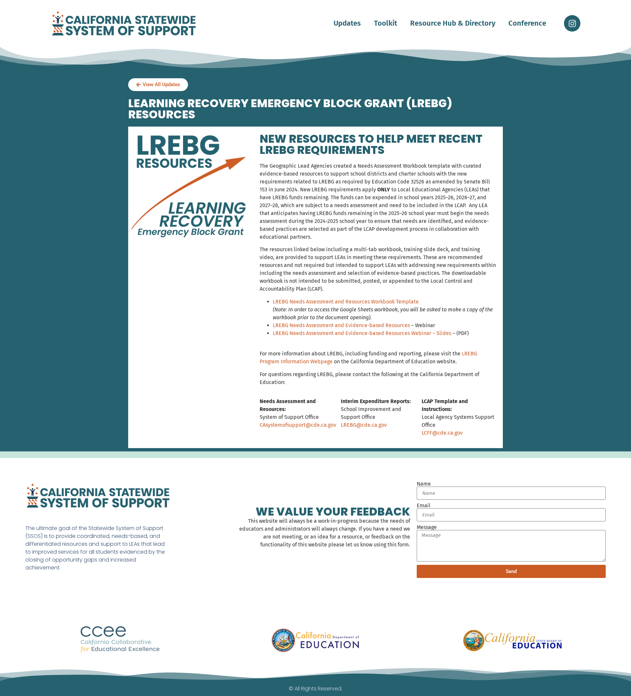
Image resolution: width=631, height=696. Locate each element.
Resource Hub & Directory (452, 23)
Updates (347, 23)
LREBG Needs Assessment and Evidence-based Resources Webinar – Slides (362, 333)
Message (427, 527)
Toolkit (385, 23)
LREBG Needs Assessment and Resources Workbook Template (346, 302)
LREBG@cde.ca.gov (364, 425)
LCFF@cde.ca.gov (442, 433)
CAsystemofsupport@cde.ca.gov (298, 425)
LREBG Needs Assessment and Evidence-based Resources (341, 325)
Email (424, 505)
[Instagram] (572, 23)
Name (424, 484)
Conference (527, 23)
